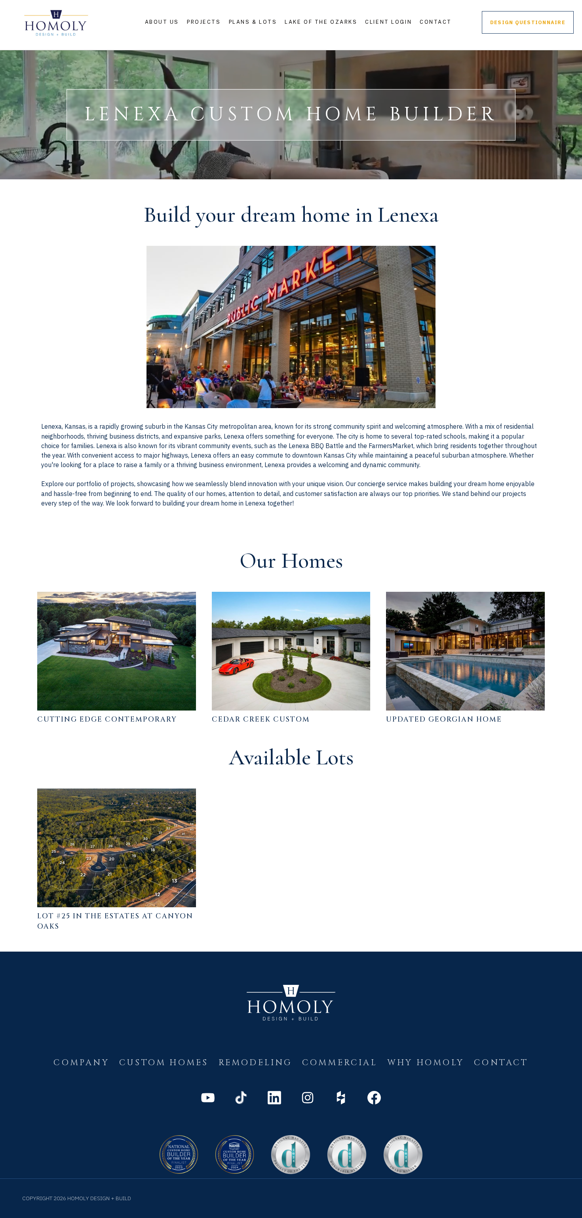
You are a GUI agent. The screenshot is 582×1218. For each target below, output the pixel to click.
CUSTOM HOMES (163, 1062)
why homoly (425, 1062)
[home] (56, 22)
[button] (162, 22)
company (81, 1062)
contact (501, 1062)
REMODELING (255, 1062)
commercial (339, 1062)
